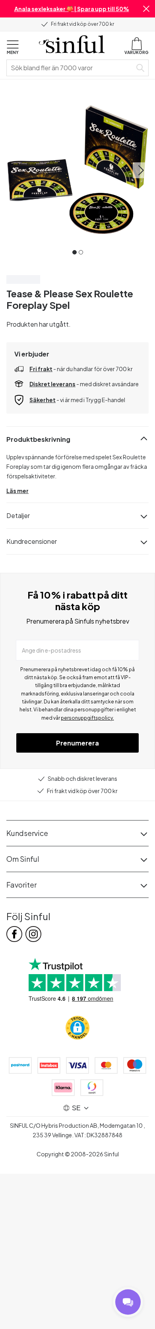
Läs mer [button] (17, 490)
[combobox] (71, 68)
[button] (146, 9)
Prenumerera (77, 743)
